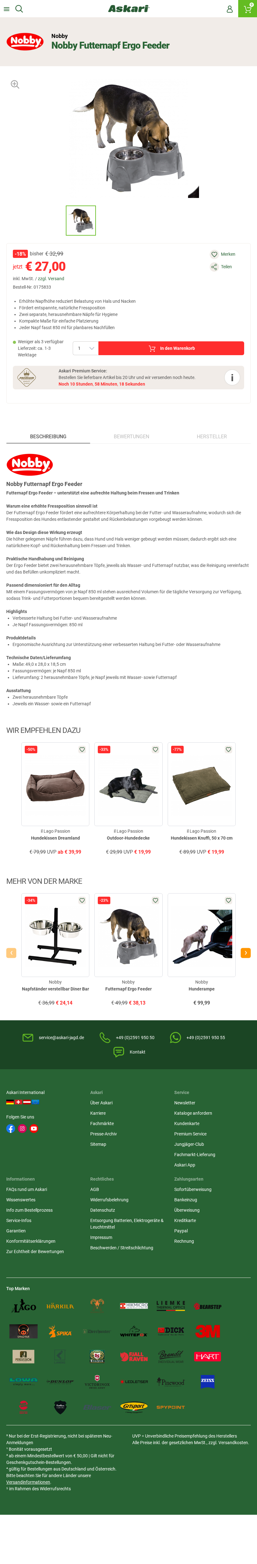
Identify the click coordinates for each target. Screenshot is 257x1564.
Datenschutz (102, 1210)
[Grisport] (134, 1407)
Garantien (16, 1230)
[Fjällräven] (134, 1357)
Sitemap (98, 1144)
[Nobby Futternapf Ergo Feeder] (81, 221)
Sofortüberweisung (193, 1189)
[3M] (208, 1331)
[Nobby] (25, 41)
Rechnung (184, 1241)
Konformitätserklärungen (30, 1241)
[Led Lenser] (134, 1382)
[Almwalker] (97, 1306)
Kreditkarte (185, 1220)
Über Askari (101, 1102)
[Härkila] (60, 1306)
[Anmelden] (229, 9)
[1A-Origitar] (23, 1331)
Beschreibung (48, 437)
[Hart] (208, 1357)
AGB (94, 1189)
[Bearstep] (208, 1306)
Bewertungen (131, 437)
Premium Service (190, 1133)
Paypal (181, 1230)
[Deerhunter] (97, 1331)
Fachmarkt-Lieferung (194, 1154)
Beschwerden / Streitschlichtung (121, 1247)
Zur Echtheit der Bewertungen (35, 1251)
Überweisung (187, 1210)
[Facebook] (10, 1128)
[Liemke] (171, 1306)
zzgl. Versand (51, 278)
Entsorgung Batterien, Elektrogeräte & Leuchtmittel (127, 1224)
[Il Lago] (23, 1306)
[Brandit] (171, 1357)
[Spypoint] (171, 1407)
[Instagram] (22, 1128)
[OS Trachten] (97, 1357)
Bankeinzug (185, 1199)
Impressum (101, 1237)
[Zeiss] (208, 1382)
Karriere (98, 1113)
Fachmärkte (102, 1123)
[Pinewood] (171, 1382)
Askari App (184, 1164)
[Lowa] (23, 1382)
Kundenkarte (186, 1123)
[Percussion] (23, 1357)
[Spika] (60, 1331)
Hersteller (212, 437)
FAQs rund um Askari (26, 1189)
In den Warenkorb (177, 348)
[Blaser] (97, 1407)
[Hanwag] (23, 1407)
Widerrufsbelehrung (109, 1199)
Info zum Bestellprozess (29, 1210)
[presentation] (60, 220)
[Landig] (60, 1357)
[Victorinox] (97, 1382)
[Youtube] (33, 1128)
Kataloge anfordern (193, 1113)
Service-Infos (18, 1220)
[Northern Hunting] (60, 1407)
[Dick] (171, 1331)
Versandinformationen (28, 1482)
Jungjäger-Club (189, 1144)
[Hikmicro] (134, 1306)
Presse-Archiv (103, 1133)
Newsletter (184, 1102)
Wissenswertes (20, 1199)
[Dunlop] (60, 1382)
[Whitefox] (134, 1331)
